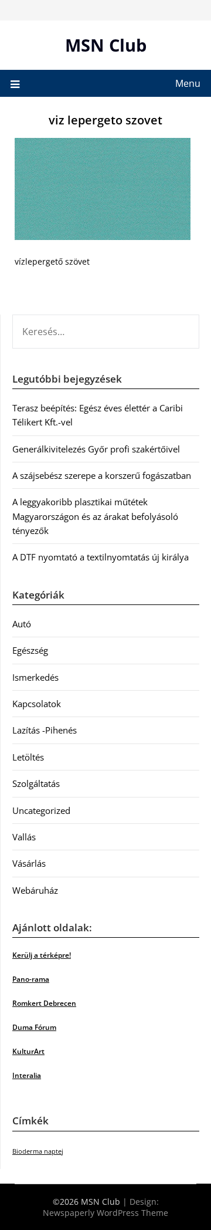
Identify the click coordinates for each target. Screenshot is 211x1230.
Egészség (30, 650)
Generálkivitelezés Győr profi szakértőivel (96, 449)
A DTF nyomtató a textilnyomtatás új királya (100, 557)
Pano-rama (30, 979)
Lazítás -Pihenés (44, 730)
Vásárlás (29, 863)
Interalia (26, 1075)
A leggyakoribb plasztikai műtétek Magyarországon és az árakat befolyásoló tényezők (95, 516)
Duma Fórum (34, 1027)
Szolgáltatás (36, 783)
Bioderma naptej (37, 1151)
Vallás (24, 837)
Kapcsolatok (36, 703)
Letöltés (28, 757)
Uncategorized (41, 810)
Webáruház (35, 890)
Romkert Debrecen (44, 1003)
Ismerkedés (35, 677)
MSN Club (106, 44)
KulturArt (28, 1051)
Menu (187, 83)
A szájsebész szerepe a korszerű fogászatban (101, 475)
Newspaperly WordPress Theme (105, 1212)
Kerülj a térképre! (41, 955)
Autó (21, 624)
